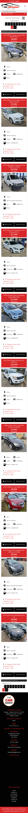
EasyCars (22, 811)
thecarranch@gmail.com (14, 752)
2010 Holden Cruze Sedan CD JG (14, 487)
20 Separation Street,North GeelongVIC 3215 (14, 735)
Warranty (14, 797)
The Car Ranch (5, 11)
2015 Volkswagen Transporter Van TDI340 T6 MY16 (14, 166)
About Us (14, 792)
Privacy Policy (5, 808)
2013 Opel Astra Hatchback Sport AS (14, 616)
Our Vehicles (13, 11)
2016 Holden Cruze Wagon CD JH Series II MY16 (14, 101)
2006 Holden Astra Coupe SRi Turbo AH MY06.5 (14, 426)
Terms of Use (13, 808)
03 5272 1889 (14, 1)
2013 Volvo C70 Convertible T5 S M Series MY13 (14, 231)
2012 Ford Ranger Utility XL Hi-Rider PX (14, 361)
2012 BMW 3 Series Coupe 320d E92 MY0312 (14, 36)
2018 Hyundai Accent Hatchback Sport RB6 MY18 (14, 296)
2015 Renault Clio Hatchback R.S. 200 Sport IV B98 (14, 551)
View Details (20, 94)
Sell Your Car (14, 796)
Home (14, 790)
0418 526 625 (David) (14, 747)
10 (15, 27)
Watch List (8, 94)
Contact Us (14, 799)
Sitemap (14, 801)
